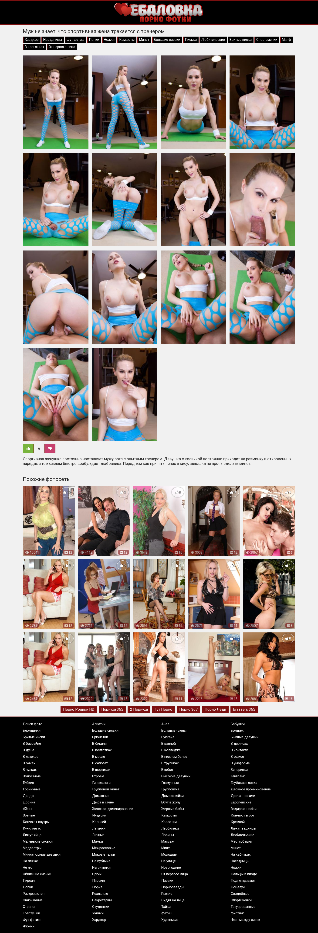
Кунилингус (32, 828)
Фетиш (166, 913)
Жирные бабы (172, 809)
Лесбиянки (170, 828)
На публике (101, 861)
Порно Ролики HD (78, 709)
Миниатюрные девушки (42, 854)
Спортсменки (266, 40)
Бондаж (237, 730)
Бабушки (238, 724)
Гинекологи (101, 783)
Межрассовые (103, 848)
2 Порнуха (139, 709)
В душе (28, 750)
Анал (165, 724)
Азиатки (98, 724)
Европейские (241, 802)
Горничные (32, 789)
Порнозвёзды (172, 887)
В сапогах (100, 763)
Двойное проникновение (251, 789)
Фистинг (237, 913)
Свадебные (240, 894)
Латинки (98, 828)
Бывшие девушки (244, 737)
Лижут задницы (243, 828)
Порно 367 (188, 709)
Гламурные (170, 783)
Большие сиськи (167, 40)
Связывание (33, 900)
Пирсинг (29, 880)
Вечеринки (239, 770)
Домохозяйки (172, 796)
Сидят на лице (173, 900)
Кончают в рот (242, 815)
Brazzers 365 (244, 709)
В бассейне (32, 743)
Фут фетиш (75, 40)
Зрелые (29, 815)
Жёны (27, 809)
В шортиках (101, 770)
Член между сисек (245, 920)
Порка (97, 887)
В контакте (239, 750)
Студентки (100, 907)
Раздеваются (33, 894)
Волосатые (32, 776)
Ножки (109, 40)
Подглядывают (243, 880)
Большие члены (173, 730)
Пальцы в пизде (244, 874)
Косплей (99, 822)
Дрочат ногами (243, 796)
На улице (168, 861)
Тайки (166, 907)
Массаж (167, 841)
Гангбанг (238, 776)
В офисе (237, 757)
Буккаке (167, 737)
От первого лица (62, 47)
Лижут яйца (32, 835)
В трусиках (170, 763)
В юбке (167, 770)
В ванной (168, 743)
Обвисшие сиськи (37, 874)
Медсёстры (32, 848)
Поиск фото (32, 724)
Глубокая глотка (244, 783)
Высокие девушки (175, 776)
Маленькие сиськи (38, 841)
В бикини (99, 743)
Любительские (213, 40)
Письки (191, 40)
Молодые (169, 854)
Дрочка (29, 802)
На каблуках (240, 854)
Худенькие (170, 920)
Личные (98, 835)
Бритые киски (241, 40)
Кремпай (238, 822)
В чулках (30, 770)
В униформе (240, 763)
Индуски (99, 815)
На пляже (30, 861)
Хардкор (32, 40)
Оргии (96, 874)
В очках (29, 763)
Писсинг (98, 880)
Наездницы (52, 40)
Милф (286, 40)
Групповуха (170, 789)
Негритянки (101, 867)
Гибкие (28, 783)
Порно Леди (215, 709)
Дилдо (28, 796)
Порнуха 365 (112, 709)
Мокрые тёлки (103, 854)
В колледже (171, 750)
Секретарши (102, 900)
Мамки (97, 841)
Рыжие (166, 894)
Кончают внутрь (36, 822)
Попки (94, 40)
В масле (98, 757)
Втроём (98, 776)
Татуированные (243, 907)
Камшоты (127, 40)
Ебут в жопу (170, 802)
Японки (28, 926)
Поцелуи (238, 887)
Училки (98, 913)
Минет (144, 40)
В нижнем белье (174, 757)
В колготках (34, 47)
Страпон (29, 907)
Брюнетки (100, 737)
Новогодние (171, 867)
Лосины (167, 835)
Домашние (100, 796)
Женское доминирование (112, 809)
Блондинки (32, 730)
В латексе (30, 757)
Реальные (100, 894)
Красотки (169, 822)
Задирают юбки (244, 809)
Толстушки (31, 913)
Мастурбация (241, 841)
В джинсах (239, 743)
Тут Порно (163, 709)
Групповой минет (105, 789)
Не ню (28, 867)
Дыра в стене (103, 802)
